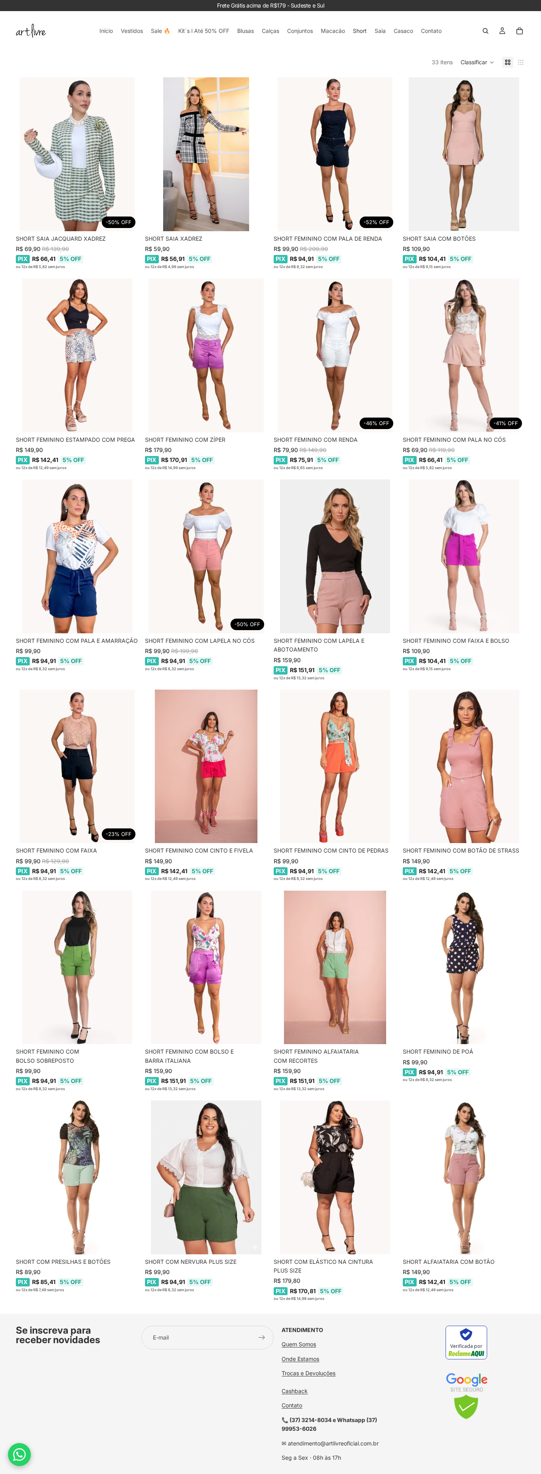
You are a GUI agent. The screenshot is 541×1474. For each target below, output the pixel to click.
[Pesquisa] (485, 31)
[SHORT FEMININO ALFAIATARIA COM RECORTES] (335, 968)
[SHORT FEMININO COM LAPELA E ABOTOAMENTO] (335, 556)
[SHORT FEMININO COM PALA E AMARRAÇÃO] (77, 556)
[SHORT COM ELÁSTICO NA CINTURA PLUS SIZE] (335, 1177)
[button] (477, 62)
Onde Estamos (300, 1358)
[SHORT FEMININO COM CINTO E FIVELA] (206, 766)
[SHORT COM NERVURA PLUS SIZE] (206, 1177)
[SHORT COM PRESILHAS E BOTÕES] (77, 1177)
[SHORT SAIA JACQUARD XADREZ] (77, 154)
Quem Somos (299, 1344)
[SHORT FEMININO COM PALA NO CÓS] (464, 355)
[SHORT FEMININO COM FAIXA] (77, 766)
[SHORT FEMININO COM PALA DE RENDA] (335, 154)
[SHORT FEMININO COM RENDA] (335, 355)
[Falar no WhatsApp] (19, 1454)
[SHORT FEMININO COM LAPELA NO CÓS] (206, 556)
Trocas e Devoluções (308, 1373)
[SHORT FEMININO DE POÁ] (464, 968)
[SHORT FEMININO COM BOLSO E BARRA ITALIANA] (206, 968)
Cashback (295, 1391)
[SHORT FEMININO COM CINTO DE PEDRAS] (335, 766)
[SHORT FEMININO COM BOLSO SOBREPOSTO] (77, 968)
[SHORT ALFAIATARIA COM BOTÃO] (464, 1177)
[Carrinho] (519, 31)
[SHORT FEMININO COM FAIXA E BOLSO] (464, 556)
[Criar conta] (261, 1337)
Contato (292, 1405)
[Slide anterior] (28, 154)
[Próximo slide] (127, 154)
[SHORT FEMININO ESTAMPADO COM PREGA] (77, 355)
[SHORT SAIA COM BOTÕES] (464, 154)
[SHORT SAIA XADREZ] (206, 154)
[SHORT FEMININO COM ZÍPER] (206, 355)
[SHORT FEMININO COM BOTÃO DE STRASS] (464, 766)
